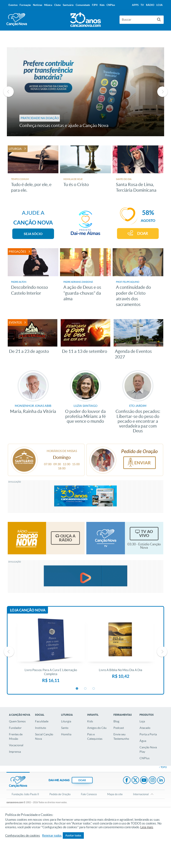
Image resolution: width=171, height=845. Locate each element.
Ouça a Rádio (67, 538)
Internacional (141, 794)
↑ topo (163, 767)
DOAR (142, 233)
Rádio (150, 5)
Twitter (135, 780)
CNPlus (145, 758)
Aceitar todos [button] (73, 835)
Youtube (144, 780)
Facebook (126, 780)
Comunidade (83, 5)
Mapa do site (115, 794)
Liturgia (66, 721)
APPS (135, 5)
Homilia (66, 734)
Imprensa (15, 751)
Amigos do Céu (97, 727)
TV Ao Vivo (146, 533)
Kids (90, 721)
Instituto (40, 727)
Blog (116, 721)
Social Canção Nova (44, 736)
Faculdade (41, 721)
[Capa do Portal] (85, 18)
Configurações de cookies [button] (22, 835)
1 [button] (77, 689)
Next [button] (162, 91)
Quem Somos (17, 721)
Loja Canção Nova (27, 610)
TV (142, 5)
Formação (25, 5)
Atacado (145, 727)
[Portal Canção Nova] (16, 19)
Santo (64, 727)
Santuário (68, 5)
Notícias (37, 5)
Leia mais (146, 827)
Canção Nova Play (148, 749)
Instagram (152, 780)
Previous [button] (8, 91)
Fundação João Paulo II (25, 794)
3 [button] (94, 689)
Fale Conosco (89, 794)
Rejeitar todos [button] (52, 835)
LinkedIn (161, 780)
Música (48, 5)
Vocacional (16, 745)
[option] (85, 91)
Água (143, 740)
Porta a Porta (148, 734)
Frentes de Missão (16, 736)
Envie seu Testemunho (121, 736)
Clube (57, 5)
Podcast (118, 727)
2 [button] (85, 689)
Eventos (13, 5)
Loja (142, 721)
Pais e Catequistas (94, 736)
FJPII (95, 5)
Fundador (15, 727)
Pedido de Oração (59, 794)
